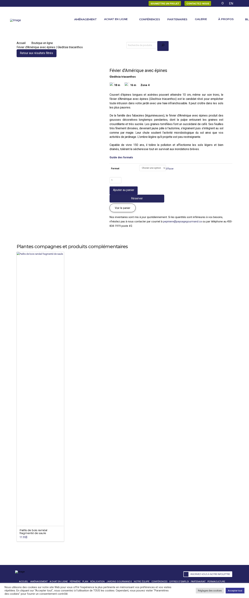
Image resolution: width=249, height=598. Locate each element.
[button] (123, 208)
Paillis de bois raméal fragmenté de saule (33, 531)
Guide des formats (121, 157)
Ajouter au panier (123, 190)
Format (115, 168)
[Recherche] (163, 46)
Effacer (170, 168)
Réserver (137, 198)
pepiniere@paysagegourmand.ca (182, 221)
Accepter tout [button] (235, 590)
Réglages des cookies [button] (210, 590)
